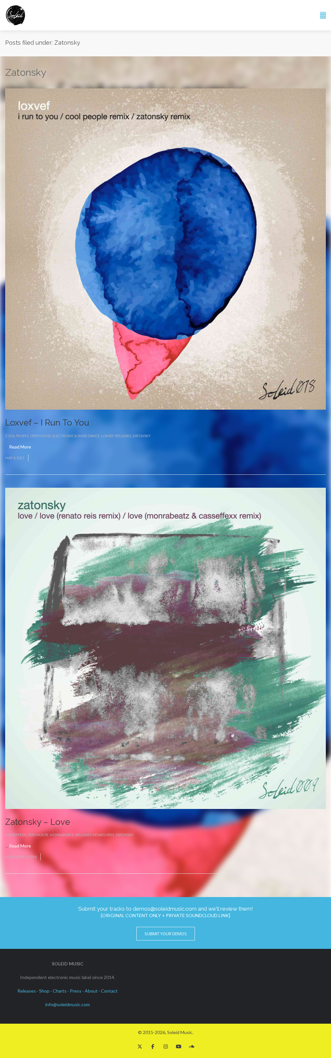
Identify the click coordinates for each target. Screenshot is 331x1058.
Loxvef (107, 436)
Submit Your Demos (165, 934)
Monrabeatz (62, 835)
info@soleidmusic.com (67, 1004)
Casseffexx (15, 835)
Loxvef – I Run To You (47, 422)
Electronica (64, 436)
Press (75, 991)
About (91, 991)
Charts (60, 991)
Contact (109, 991)
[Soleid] (15, 15)
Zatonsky (142, 436)
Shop (44, 991)
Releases (123, 436)
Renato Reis (103, 835)
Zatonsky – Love (37, 822)
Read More (20, 446)
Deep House (40, 436)
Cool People (17, 436)
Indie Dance (89, 436)
